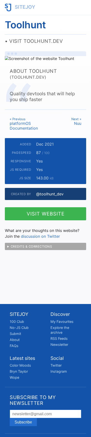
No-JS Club (19, 328)
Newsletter (59, 344)
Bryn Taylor (19, 371)
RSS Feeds (59, 338)
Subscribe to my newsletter (33, 400)
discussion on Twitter (40, 236)
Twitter (56, 365)
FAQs (14, 346)
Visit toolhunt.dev (36, 41)
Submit (15, 334)
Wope (14, 377)
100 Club (17, 321)
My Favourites (62, 321)
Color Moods (20, 365)
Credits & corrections (31, 246)
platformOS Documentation (24, 124)
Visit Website (46, 214)
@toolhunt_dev (50, 194)
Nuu (76, 121)
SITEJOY (24, 7)
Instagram (58, 371)
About (15, 340)
